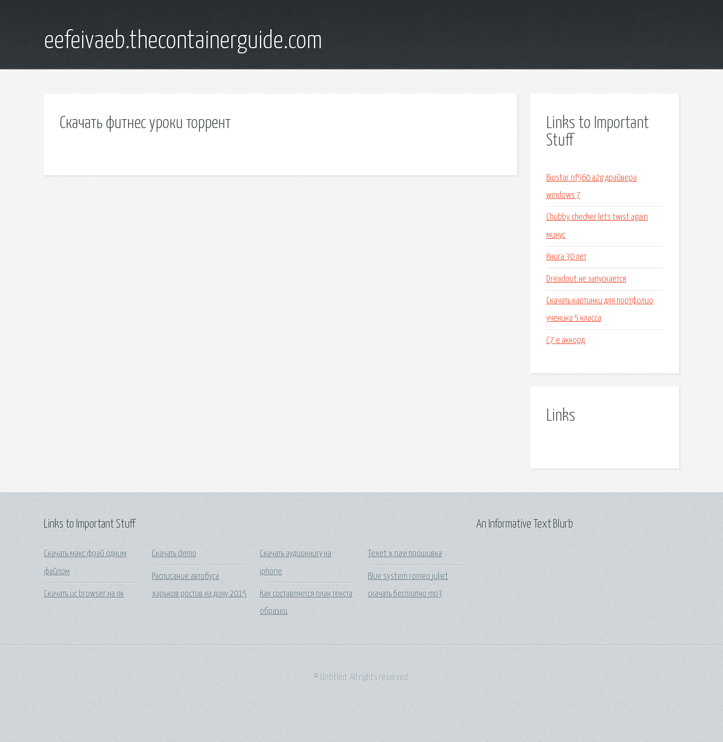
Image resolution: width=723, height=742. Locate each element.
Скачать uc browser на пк (84, 594)
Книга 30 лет (566, 256)
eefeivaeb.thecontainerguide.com (183, 41)
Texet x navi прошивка (405, 553)
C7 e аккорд (565, 340)
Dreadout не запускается (586, 279)
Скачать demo (174, 553)
